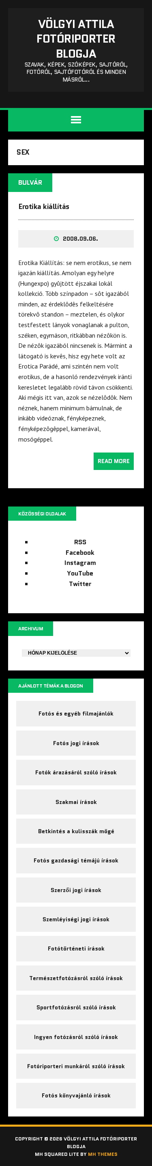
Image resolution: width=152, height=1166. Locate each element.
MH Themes (103, 1154)
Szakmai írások (76, 802)
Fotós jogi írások (76, 743)
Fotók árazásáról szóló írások (76, 772)
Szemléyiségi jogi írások (76, 919)
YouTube (80, 573)
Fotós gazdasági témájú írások (76, 860)
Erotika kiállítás (43, 206)
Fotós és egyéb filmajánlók (76, 713)
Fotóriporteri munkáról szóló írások (76, 1066)
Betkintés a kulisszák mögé (76, 831)
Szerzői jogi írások (76, 890)
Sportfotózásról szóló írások (76, 1007)
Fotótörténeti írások (76, 948)
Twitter (80, 583)
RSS (80, 542)
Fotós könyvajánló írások (76, 1095)
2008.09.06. (80, 239)
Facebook (80, 552)
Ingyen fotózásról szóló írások (76, 1037)
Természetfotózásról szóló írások (76, 978)
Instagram (80, 562)
